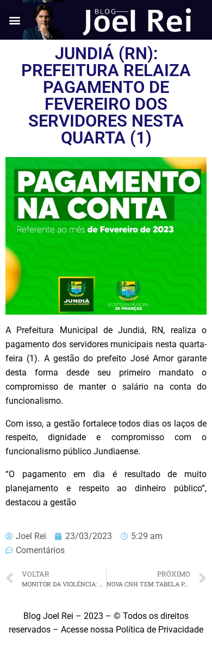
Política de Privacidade (159, 629)
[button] (14, 20)
